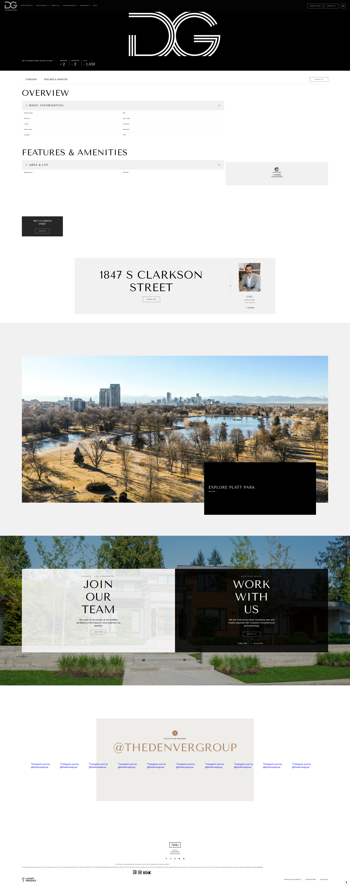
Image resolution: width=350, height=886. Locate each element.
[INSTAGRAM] (170, 858)
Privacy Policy (324, 879)
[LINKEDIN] (175, 858)
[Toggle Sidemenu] (343, 6)
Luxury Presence (296, 879)
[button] (319, 79)
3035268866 (277, 174)
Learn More (98, 632)
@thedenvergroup (175, 747)
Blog (95, 5)
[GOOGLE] (184, 858)
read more (212, 491)
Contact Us (331, 6)
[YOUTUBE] (179, 858)
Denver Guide (315, 6)
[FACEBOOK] (166, 858)
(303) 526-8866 (258, 643)
